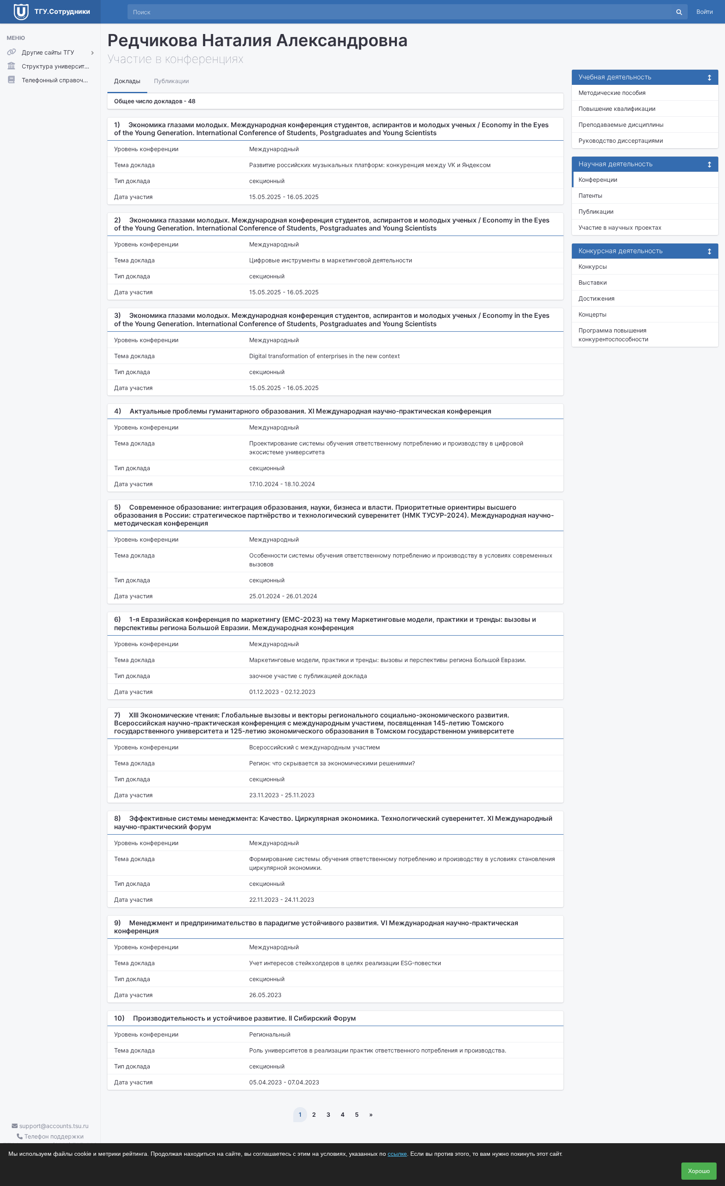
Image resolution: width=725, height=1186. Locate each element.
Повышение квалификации (617, 108)
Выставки (593, 282)
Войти (704, 11)
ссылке (397, 1153)
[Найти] (679, 12)
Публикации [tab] (171, 80)
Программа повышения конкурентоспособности (613, 335)
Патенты (590, 195)
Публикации (596, 211)
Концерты (593, 314)
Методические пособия (612, 92)
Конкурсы (593, 266)
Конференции (598, 179)
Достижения (597, 298)
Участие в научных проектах (620, 227)
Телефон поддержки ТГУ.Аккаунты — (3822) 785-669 (50, 1141)
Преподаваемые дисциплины (621, 124)
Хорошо (699, 1171)
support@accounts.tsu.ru (53, 1125)
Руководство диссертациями (621, 140)
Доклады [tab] (127, 80)
